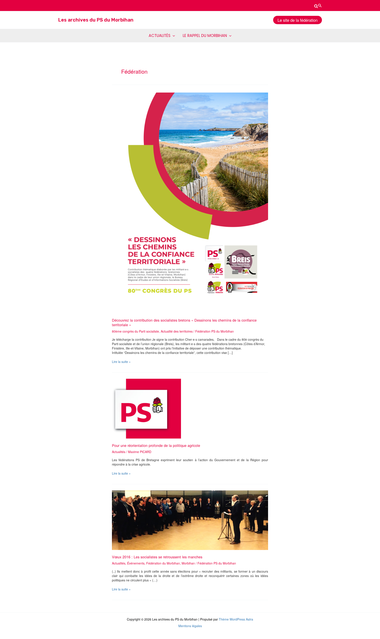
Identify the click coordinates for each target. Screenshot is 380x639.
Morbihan (188, 563)
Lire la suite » (121, 361)
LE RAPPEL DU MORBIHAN (205, 35)
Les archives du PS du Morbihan (95, 20)
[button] (318, 5)
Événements (135, 563)
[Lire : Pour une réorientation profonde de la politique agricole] (146, 408)
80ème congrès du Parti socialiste (135, 331)
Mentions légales (190, 626)
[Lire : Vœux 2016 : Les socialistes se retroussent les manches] (190, 519)
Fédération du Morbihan (163, 563)
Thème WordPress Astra (236, 619)
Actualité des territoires (177, 331)
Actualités (118, 452)
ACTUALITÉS (159, 35)
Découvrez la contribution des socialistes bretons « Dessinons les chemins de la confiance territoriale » (184, 322)
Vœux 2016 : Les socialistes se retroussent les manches (157, 556)
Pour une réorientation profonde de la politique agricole (156, 445)
